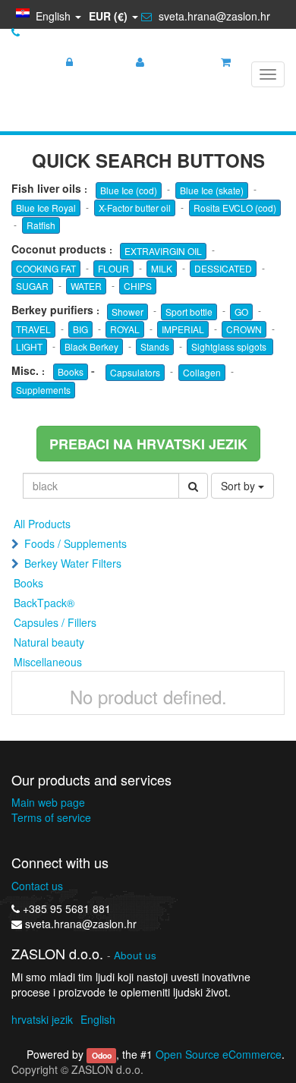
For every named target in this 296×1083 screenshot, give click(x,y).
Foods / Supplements (75, 543)
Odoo (102, 1055)
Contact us (37, 885)
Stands (154, 346)
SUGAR (32, 285)
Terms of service (51, 817)
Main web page (48, 802)
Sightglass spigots (230, 346)
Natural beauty (49, 642)
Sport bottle (189, 311)
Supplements (43, 389)
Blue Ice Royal (46, 207)
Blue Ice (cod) (128, 190)
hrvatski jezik (42, 1019)
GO (241, 311)
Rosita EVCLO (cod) (235, 207)
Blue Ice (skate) (212, 190)
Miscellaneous (48, 661)
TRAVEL (33, 329)
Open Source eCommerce (219, 1054)
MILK (161, 268)
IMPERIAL (183, 329)
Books (70, 371)
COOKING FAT (46, 268)
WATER (86, 285)
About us (135, 955)
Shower (127, 311)
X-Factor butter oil (135, 207)
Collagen (202, 372)
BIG (80, 329)
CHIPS (138, 285)
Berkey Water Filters (72, 563)
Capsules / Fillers (55, 622)
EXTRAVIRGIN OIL (163, 250)
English (97, 1019)
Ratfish (41, 225)
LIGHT (29, 346)
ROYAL (125, 329)
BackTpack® (44, 602)
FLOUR (113, 268)
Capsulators (135, 372)
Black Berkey (91, 346)
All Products (42, 523)
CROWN (244, 329)
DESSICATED (223, 268)
